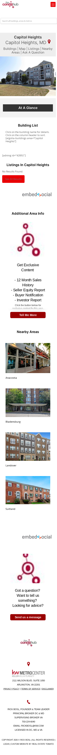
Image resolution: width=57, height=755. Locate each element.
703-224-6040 (28, 721)
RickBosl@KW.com (32, 725)
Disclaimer (48, 689)
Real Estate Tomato (43, 744)
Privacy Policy (11, 689)
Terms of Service (30, 689)
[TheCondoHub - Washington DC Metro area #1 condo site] (10, 4)
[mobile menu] (53, 4)
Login (6, 744)
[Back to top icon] (51, 749)
